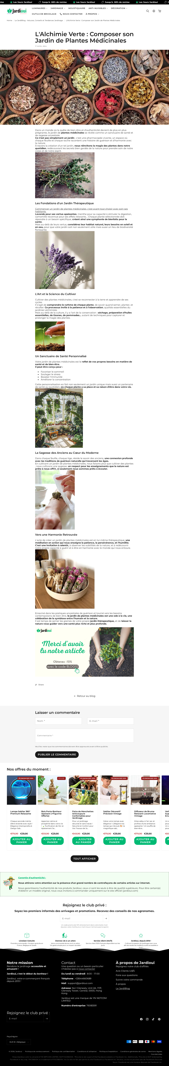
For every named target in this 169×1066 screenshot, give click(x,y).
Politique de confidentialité (63, 1051)
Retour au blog (86, 696)
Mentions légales (155, 1051)
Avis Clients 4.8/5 (125, 970)
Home (9, 20)
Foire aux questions (127, 975)
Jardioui (18, 1051)
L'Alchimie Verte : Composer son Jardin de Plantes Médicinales (93, 20)
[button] (39, 8)
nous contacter (86, 969)
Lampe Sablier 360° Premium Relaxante (20, 812)
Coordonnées (156, 1054)
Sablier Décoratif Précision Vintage (112, 812)
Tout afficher (84, 858)
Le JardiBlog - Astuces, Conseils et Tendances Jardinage (39, 20)
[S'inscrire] (106, 918)
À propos (121, 984)
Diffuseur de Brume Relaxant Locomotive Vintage (145, 813)
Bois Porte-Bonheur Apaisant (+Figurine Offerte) (51, 813)
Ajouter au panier (21, 841)
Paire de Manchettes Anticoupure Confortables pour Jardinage (82, 814)
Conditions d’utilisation (87, 1051)
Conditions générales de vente (133, 1051)
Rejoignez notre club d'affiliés (132, 966)
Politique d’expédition (108, 1051)
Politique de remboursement (37, 1051)
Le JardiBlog (123, 988)
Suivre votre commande (129, 979)
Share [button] (41, 684)
